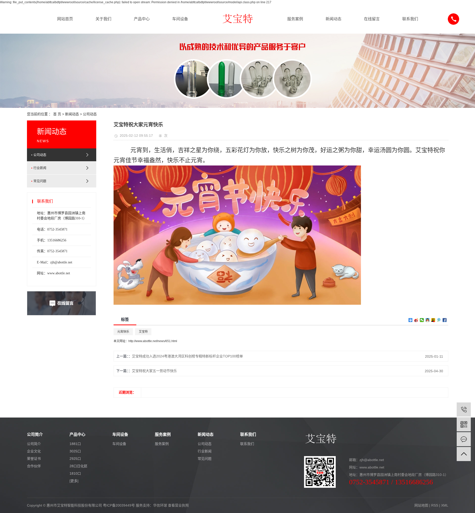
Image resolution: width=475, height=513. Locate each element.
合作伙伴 (34, 466)
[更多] (74, 481)
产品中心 (142, 19)
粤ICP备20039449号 (119, 505)
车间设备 (180, 19)
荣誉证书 (34, 459)
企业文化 (34, 451)
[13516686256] (464, 409)
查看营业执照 (178, 505)
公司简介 (34, 444)
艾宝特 (143, 331)
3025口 (75, 451)
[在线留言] (464, 439)
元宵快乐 (123, 331)
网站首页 (65, 19)
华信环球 (160, 505)
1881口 (75, 444)
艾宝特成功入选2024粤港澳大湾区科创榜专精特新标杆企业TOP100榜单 (187, 356)
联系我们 (410, 19)
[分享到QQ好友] (428, 320)
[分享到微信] (422, 320)
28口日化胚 (78, 466)
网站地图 (421, 505)
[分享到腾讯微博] (439, 320)
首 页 (57, 114)
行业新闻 (39, 168)
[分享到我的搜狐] (433, 320)
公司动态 (90, 114)
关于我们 (103, 19)
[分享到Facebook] (445, 320)
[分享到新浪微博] (416, 320)
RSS (434, 505)
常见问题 (39, 181)
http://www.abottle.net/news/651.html (152, 341)
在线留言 (372, 19)
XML (444, 505)
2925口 (75, 459)
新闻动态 (333, 19)
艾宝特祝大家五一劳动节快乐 (154, 371)
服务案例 (295, 19)
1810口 (75, 473)
